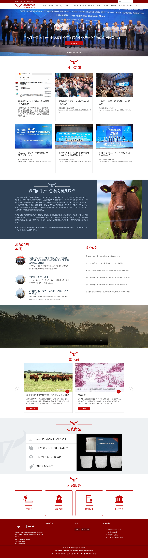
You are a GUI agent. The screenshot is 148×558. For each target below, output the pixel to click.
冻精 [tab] (48, 457)
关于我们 (130, 6)
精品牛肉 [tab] (44, 466)
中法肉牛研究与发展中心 (113, 532)
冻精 (77, 529)
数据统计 (83, 6)
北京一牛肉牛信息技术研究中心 (114, 537)
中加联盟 (122, 6)
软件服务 (67, 6)
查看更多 (74, 43)
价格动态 (75, 6)
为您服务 (114, 6)
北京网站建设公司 (90, 554)
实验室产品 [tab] (51, 438)
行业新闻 (51, 6)
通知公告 (59, 6)
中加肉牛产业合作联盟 (112, 535)
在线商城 (106, 6)
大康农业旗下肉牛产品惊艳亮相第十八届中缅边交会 (49, 292)
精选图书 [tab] (52, 448)
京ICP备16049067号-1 (59, 554)
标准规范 (91, 6)
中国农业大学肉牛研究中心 (113, 529)
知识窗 (98, 6)
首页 (44, 6)
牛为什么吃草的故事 (39, 277)
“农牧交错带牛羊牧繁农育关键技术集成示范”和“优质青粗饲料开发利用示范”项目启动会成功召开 (49, 260)
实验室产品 (85, 529)
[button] (11, 29)
